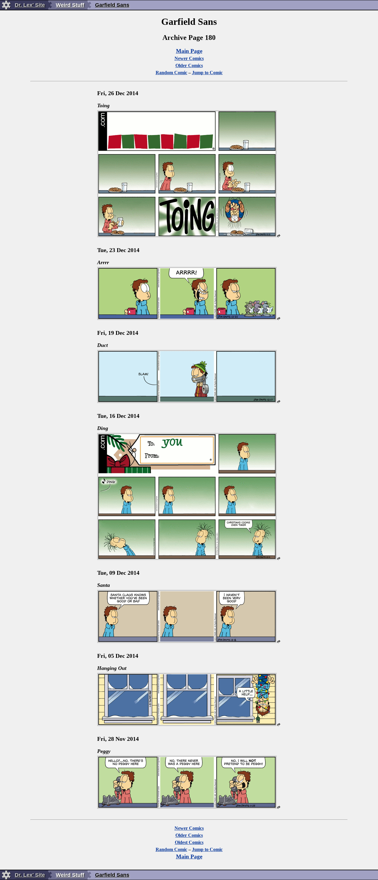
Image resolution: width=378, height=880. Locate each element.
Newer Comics (189, 58)
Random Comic (171, 72)
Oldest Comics (189, 842)
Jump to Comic (207, 72)
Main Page (189, 51)
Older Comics (189, 65)
